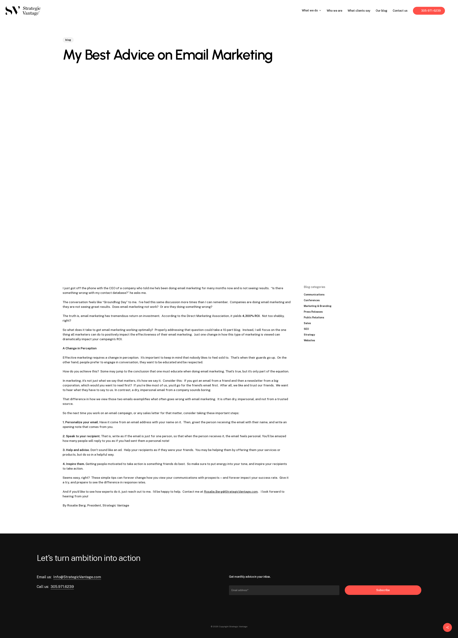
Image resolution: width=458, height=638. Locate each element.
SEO (306, 329)
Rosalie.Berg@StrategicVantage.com (231, 491)
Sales (307, 323)
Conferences (312, 300)
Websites (309, 340)
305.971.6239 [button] (62, 586)
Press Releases (313, 311)
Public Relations (314, 317)
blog (68, 39)
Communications (314, 294)
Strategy (309, 334)
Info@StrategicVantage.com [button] (77, 577)
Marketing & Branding (318, 306)
